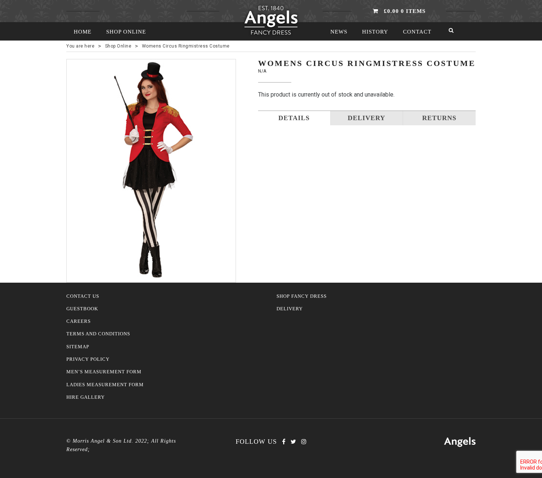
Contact (417, 32)
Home (82, 32)
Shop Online (126, 32)
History (375, 32)
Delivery (290, 308)
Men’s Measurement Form (104, 371)
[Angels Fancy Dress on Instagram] (303, 442)
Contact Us (82, 296)
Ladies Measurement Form (105, 384)
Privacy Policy (88, 359)
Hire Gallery (85, 397)
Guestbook (82, 308)
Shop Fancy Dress (302, 296)
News (338, 32)
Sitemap (77, 346)
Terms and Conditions (98, 333)
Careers (78, 321)
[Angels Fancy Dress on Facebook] (283, 442)
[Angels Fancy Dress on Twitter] (293, 442)
